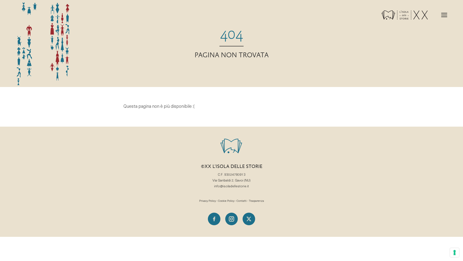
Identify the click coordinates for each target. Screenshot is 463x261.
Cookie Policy (226, 201)
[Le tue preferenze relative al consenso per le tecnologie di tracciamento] (454, 252)
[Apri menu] (444, 15)
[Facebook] (214, 219)
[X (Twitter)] (249, 219)
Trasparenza (256, 201)
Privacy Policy (207, 201)
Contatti (242, 201)
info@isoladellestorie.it (231, 186)
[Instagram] (231, 219)
